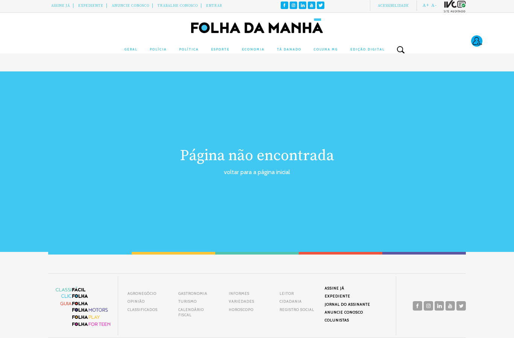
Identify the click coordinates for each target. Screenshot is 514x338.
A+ (426, 5)
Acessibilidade (393, 5)
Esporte (220, 49)
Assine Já (60, 5)
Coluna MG (326, 49)
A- (434, 5)
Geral (131, 49)
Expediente (90, 5)
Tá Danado (289, 49)
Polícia (158, 49)
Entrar (214, 5)
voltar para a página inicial (257, 172)
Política (189, 49)
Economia (253, 49)
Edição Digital (367, 49)
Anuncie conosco (130, 5)
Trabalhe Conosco (178, 5)
